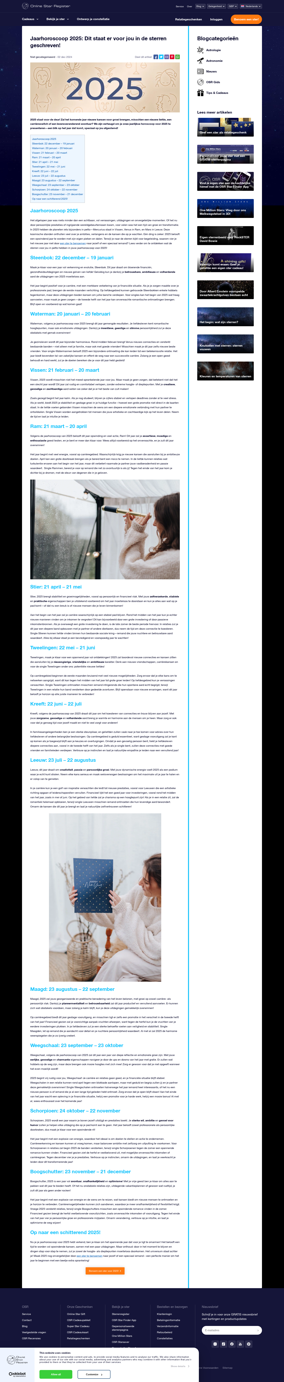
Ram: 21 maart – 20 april (46, 157)
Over (189, 6)
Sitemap (227, 1367)
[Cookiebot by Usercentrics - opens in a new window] (17, 1374)
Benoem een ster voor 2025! (104, 1271)
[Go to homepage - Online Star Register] (46, 6)
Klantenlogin (164, 1313)
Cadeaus (28, 19)
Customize (92, 1374)
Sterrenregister (120, 1313)
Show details (178, 1366)
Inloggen (216, 19)
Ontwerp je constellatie (93, 19)
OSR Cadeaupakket (78, 1320)
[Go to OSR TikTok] (223, 1344)
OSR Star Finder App (124, 1320)
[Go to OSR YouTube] (240, 1344)
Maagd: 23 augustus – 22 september (53, 180)
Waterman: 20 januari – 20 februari (52, 148)
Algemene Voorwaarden (204, 1367)
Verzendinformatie (167, 1326)
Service (180, 6)
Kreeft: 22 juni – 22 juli (45, 171)
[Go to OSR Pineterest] (248, 1344)
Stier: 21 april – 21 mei (45, 161)
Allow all (56, 1374)
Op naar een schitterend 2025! (50, 198)
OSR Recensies (31, 1338)
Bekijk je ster (56, 19)
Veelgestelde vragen (34, 1332)
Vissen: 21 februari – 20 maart (49, 152)
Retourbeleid (164, 1332)
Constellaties (165, 1338)
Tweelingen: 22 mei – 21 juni (48, 166)
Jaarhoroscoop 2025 (44, 138)
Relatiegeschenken (188, 19)
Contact (27, 1320)
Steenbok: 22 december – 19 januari (53, 143)
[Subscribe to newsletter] (258, 1330)
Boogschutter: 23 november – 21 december (57, 194)
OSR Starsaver (120, 1341)
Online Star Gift (76, 1313)
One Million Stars (122, 1335)
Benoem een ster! (246, 19)
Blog (198, 6)
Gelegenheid (215, 6)
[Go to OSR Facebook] (232, 1344)
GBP (231, 6)
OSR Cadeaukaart (77, 1332)
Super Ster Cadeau (78, 1326)
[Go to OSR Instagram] (215, 1344)
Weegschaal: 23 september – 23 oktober (55, 184)
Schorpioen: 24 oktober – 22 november (54, 189)
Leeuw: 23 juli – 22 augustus (48, 175)
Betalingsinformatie (168, 1320)
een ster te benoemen (73, 243)
